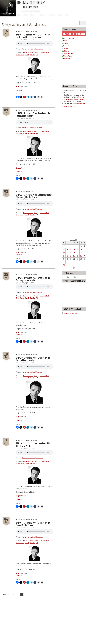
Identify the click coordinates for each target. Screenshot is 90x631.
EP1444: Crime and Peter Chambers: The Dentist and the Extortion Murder (33, 36)
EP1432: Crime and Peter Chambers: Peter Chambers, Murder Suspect (34, 196)
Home (19, 14)
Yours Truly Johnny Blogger (22, 39)
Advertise (52, 14)
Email (27, 55)
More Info (81, 103)
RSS (37, 55)
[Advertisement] (74, 72)
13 (74, 253)
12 (70, 253)
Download (39, 49)
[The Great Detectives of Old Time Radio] (8, 8)
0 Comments (31, 39)
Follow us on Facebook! (72, 308)
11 (67, 253)
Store (67, 14)
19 (70, 256)
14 (77, 253)
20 (74, 256)
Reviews (41, 14)
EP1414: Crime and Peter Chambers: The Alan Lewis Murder (33, 445)
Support (18, 86)
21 (77, 256)
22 (81, 256)
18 (67, 256)
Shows (32, 14)
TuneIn (32, 55)
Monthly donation (78, 99)
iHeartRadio (20, 55)
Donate (60, 14)
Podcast (35, 31)
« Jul (63, 265)
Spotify (36, 53)
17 (63, 256)
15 (81, 253)
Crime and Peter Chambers (24, 31)
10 (64, 253)
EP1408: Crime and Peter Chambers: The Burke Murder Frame (33, 524)
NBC (31, 31)
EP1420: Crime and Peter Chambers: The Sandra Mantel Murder (33, 359)
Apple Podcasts (28, 53)
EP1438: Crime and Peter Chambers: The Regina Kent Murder (33, 114)
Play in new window (28, 49)
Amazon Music (44, 53)
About (25, 14)
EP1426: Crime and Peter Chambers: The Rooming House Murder (33, 279)
